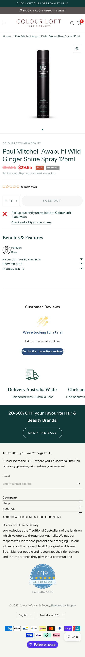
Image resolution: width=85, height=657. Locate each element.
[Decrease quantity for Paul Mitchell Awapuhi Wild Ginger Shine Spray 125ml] (6, 201)
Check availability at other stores (31, 222)
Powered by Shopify (63, 605)
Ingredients (14, 268)
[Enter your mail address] (79, 484)
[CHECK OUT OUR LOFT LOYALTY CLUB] (42, 4)
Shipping (24, 173)
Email (6, 476)
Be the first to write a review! (42, 351)
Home (7, 36)
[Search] (72, 23)
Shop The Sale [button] (42, 432)
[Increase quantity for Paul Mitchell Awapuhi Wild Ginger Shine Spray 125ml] (17, 201)
